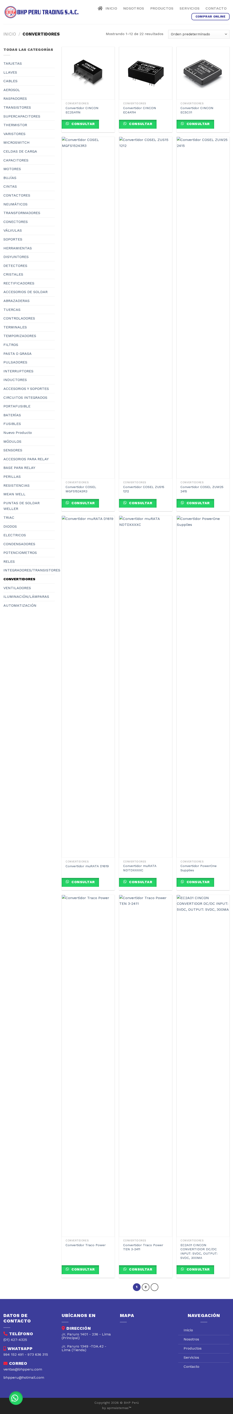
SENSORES (12, 450)
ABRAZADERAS (16, 301)
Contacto (216, 8)
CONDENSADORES (19, 544)
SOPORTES (12, 239)
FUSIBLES (12, 424)
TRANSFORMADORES (21, 213)
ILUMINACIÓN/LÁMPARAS (26, 596)
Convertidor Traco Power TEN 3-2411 (143, 1247)
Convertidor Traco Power (86, 1245)
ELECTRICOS (14, 535)
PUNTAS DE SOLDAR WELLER (21, 506)
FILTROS (10, 345)
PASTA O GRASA (17, 353)
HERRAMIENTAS (17, 248)
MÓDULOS (12, 441)
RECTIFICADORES (18, 283)
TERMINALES (15, 327)
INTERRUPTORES (18, 371)
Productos (162, 8)
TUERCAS (11, 309)
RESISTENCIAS (16, 485)
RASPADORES (15, 98)
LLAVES (10, 72)
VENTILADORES (17, 588)
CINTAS (10, 186)
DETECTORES (15, 265)
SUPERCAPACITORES (21, 116)
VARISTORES (14, 134)
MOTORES (12, 169)
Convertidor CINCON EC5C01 (196, 110)
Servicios (190, 8)
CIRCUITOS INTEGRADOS (25, 397)
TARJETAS (12, 63)
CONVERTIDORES (19, 579)
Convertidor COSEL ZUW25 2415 (201, 489)
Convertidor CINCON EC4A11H (139, 110)
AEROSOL (11, 90)
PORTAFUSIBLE (16, 406)
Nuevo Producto (17, 432)
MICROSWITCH (16, 142)
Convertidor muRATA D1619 (87, 866)
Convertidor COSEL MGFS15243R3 (81, 489)
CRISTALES (13, 274)
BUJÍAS (9, 178)
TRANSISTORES (17, 107)
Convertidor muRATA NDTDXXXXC (139, 868)
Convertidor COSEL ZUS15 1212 (143, 489)
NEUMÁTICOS (15, 204)
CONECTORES (15, 222)
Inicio (110, 8)
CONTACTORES (16, 195)
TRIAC (8, 517)
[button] (16, 1398)
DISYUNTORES (16, 257)
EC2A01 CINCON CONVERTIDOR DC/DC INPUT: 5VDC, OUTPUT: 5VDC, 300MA (199, 1251)
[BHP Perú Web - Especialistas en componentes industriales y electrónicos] (42, 12)
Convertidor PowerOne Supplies (198, 868)
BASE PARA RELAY (19, 467)
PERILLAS (12, 476)
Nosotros (133, 8)
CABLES (10, 81)
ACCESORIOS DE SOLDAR (25, 292)
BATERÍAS (12, 415)
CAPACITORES (15, 160)
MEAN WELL (14, 494)
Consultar (83, 124)
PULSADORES (15, 362)
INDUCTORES (15, 380)
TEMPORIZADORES (19, 336)
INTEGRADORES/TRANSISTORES (31, 570)
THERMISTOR (15, 125)
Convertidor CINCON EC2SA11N (82, 110)
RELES (9, 561)
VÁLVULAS (12, 230)
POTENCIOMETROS (20, 552)
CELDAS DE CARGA (20, 151)
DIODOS (10, 526)
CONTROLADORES (19, 318)
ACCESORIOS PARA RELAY (26, 459)
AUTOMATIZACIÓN (19, 605)
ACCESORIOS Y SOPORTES (26, 388)
